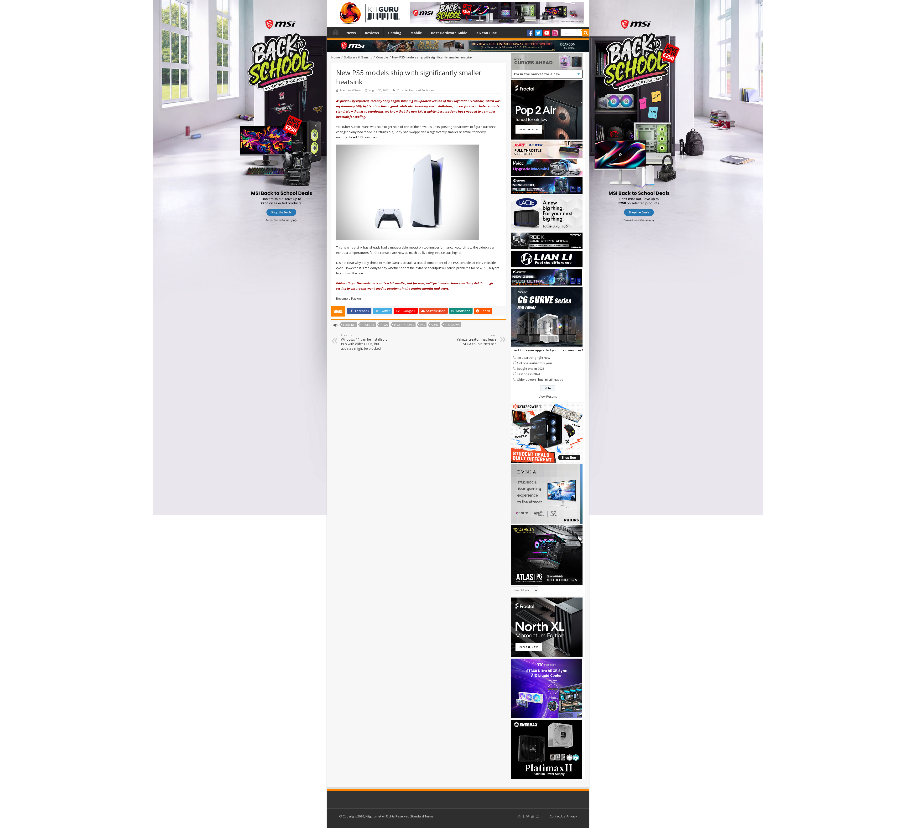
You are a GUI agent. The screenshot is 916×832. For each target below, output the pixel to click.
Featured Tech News (422, 90)
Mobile (416, 33)
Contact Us (557, 816)
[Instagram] (555, 33)
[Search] (585, 32)
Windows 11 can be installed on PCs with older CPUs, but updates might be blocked (365, 342)
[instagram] (537, 816)
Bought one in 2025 (530, 368)
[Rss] (519, 816)
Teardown (452, 325)
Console (382, 57)
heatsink (368, 325)
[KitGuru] (368, 11)
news (384, 325)
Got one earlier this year (534, 363)
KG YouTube (486, 33)
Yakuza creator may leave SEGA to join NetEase (476, 339)
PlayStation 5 (404, 325)
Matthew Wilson (350, 90)
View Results (548, 396)
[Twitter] (538, 33)
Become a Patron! (349, 298)
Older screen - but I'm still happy (540, 379)
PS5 (422, 325)
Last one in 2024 (528, 374)
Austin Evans (360, 127)
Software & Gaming (358, 57)
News (351, 33)
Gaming (394, 33)
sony (434, 325)
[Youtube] (546, 33)
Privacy (572, 816)
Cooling (349, 325)
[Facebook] (530, 33)
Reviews (372, 33)
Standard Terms (422, 816)
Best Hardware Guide (449, 33)
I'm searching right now (533, 357)
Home (335, 32)
